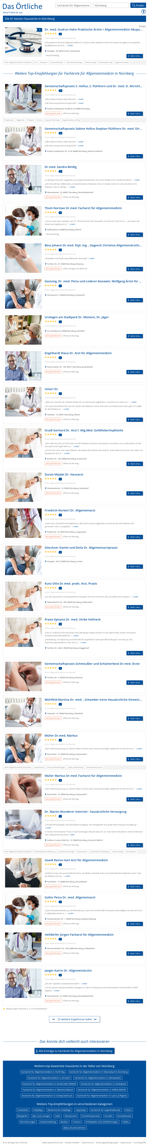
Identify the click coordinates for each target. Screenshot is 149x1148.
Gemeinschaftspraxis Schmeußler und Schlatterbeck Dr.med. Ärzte (92, 664)
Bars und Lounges (41, 1116)
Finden (140, 5)
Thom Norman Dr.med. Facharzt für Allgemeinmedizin (83, 208)
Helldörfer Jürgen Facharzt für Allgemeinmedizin (79, 935)
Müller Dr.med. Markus (61, 735)
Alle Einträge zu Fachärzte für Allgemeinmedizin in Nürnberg (75, 1051)
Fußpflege (38, 1110)
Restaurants (71, 1116)
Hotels (126, 1121)
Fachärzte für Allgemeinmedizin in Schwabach (103, 1083)
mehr (70, 45)
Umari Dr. (52, 389)
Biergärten (22, 1116)
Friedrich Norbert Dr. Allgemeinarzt (70, 510)
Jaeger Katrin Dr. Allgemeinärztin (68, 970)
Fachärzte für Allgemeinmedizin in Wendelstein (98, 1077)
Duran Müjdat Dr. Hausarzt (64, 474)
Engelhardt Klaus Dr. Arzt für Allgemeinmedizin (78, 353)
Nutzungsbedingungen (107, 1142)
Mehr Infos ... (136, 56)
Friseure (77, 1121)
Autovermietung (48, 1121)
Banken (64, 1121)
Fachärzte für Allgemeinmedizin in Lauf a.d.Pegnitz (102, 1095)
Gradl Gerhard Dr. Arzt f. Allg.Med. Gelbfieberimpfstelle (84, 430)
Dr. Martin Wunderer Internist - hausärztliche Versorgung (85, 812)
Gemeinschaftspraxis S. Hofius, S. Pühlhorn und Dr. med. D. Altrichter (94, 86)
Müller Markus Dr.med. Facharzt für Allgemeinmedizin (83, 776)
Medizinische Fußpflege (59, 1110)
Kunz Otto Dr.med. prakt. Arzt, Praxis (71, 583)
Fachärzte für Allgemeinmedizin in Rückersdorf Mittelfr (49, 1083)
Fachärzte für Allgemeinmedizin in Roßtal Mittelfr (102, 1089)
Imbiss (128, 1110)
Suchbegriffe (140, 1142)
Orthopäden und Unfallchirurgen (101, 1121)
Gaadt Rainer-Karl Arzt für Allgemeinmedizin (76, 860)
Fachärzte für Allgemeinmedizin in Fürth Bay (43, 1071)
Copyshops (81, 1110)
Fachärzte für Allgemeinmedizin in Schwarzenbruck (47, 1095)
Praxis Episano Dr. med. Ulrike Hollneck (73, 619)
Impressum (126, 1142)
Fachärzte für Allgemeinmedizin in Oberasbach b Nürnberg (98, 1071)
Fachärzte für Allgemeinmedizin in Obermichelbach (48, 1089)
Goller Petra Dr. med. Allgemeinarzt (70, 897)
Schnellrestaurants (90, 1116)
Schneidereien (124, 1116)
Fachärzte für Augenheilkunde (105, 1110)
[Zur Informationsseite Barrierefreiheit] (143, 11)
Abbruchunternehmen (74, 1127)
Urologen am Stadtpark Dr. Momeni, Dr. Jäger (77, 317)
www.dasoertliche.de (52, 1142)
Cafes (57, 1116)
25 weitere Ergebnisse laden (75, 1019)
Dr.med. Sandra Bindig (61, 167)
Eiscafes (108, 1116)
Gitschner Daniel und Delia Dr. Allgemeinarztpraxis (81, 548)
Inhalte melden (72, 1142)
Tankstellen (23, 1110)
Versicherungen (28, 1121)
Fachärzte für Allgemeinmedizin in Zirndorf (49, 1077)
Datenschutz (88, 1142)
